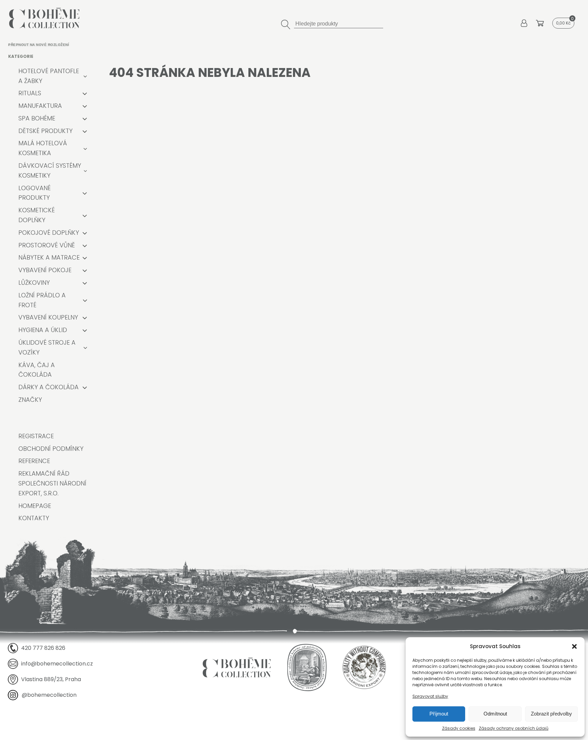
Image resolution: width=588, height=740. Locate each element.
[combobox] (338, 23)
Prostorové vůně (46, 245)
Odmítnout (495, 714)
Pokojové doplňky (48, 232)
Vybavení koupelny (48, 317)
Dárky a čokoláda (48, 387)
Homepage (34, 505)
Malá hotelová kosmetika (42, 148)
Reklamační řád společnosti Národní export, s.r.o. (52, 483)
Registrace (36, 436)
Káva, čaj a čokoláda (36, 370)
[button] (574, 646)
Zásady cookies (458, 728)
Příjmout (438, 714)
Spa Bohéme (36, 118)
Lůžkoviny (34, 282)
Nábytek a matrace (49, 257)
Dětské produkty (45, 131)
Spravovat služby (430, 696)
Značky (30, 399)
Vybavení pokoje (44, 270)
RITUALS (29, 93)
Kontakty (33, 518)
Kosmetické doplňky (36, 215)
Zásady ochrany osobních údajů (514, 728)
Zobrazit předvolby (551, 714)
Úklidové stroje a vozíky (47, 347)
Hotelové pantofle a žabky (48, 76)
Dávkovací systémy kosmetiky (49, 170)
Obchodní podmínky (50, 448)
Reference (34, 461)
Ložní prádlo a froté (42, 300)
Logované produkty (34, 193)
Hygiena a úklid (42, 330)
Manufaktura (40, 105)
